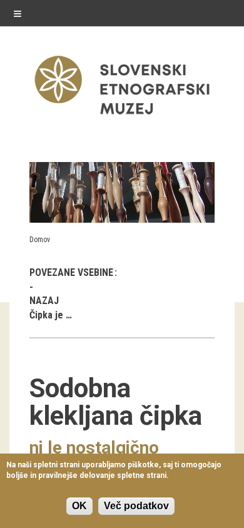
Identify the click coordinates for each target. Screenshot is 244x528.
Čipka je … (50, 315)
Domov (39, 239)
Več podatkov (136, 505)
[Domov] (122, 117)
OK (79, 505)
